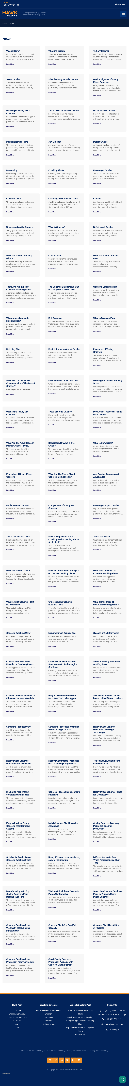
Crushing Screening (17, 1014)
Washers (48, 1020)
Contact (17, 1027)
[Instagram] (61, 1060)
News (17, 1024)
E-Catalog (17, 1020)
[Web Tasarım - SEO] (6, 1074)
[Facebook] (55, 1060)
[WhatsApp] (122, 1079)
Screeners (48, 1017)
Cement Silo (80, 1034)
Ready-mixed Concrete (76, 1050)
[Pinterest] (79, 1060)
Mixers (80, 1031)
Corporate (17, 1010)
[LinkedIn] (73, 1060)
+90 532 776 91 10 (114, 1019)
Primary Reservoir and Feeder (48, 1010)
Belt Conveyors (48, 1024)
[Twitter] (67, 1060)
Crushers (49, 1014)
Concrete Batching (57, 1050)
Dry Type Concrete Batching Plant (80, 1027)
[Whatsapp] (50, 1060)
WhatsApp (114, 1029)
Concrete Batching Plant (17, 1017)
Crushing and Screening (98, 1050)
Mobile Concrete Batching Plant (80, 1017)
